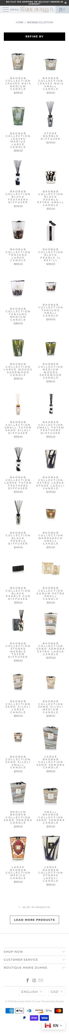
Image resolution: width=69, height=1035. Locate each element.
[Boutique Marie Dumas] (34, 9)
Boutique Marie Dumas (27, 1001)
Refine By (34, 36)
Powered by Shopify (52, 1001)
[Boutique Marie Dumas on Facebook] (27, 980)
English (29, 992)
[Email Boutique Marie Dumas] (41, 980)
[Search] (52, 9)
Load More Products (34, 919)
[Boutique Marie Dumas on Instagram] (34, 980)
